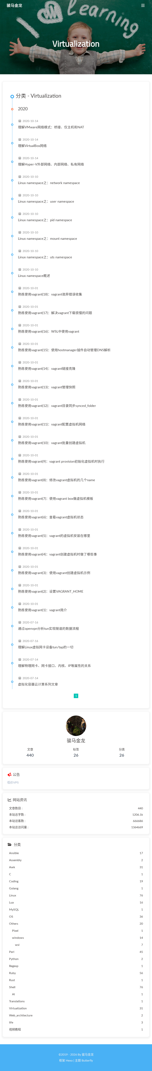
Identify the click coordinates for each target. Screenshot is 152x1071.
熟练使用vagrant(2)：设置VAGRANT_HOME (50, 591)
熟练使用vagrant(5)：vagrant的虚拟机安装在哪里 (54, 535)
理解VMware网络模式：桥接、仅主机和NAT (51, 127)
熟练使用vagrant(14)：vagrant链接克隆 (46, 368)
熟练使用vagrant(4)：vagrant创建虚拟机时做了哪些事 (57, 554)
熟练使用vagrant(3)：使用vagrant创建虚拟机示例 (54, 573)
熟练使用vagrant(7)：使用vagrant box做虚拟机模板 (55, 498)
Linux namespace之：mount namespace (47, 238)
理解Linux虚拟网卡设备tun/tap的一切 (45, 647)
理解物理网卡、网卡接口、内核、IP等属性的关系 (54, 665)
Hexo (69, 1060)
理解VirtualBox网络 (32, 145)
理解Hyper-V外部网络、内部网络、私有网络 (51, 164)
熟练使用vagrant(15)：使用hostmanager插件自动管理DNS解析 (64, 350)
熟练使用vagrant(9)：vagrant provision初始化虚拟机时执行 (61, 461)
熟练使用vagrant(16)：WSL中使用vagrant (48, 331)
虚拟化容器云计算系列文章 (38, 684)
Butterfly (87, 1060)
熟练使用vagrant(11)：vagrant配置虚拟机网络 (51, 424)
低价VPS (13, 782)
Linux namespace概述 (34, 275)
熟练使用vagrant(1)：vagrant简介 (42, 610)
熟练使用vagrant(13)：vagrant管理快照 (46, 387)
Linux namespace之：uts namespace (45, 257)
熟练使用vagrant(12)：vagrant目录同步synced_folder (57, 405)
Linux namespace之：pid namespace (45, 220)
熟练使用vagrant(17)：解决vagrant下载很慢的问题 (55, 313)
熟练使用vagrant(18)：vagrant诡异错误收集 (50, 294)
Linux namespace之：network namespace (49, 183)
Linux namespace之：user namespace (46, 201)
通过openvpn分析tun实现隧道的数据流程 (48, 628)
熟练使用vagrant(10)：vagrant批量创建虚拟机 (51, 443)
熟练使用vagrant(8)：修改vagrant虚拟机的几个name (56, 480)
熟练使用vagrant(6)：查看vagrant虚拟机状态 (51, 517)
